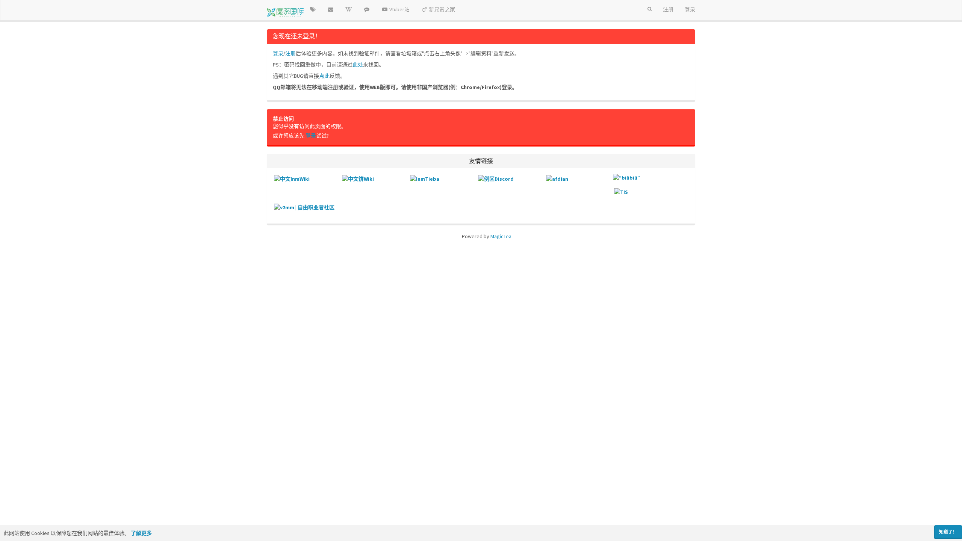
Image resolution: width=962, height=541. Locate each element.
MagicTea (500, 236)
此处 (357, 64)
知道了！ (948, 532)
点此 (324, 76)
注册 (290, 53)
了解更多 (141, 533)
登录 (278, 53)
